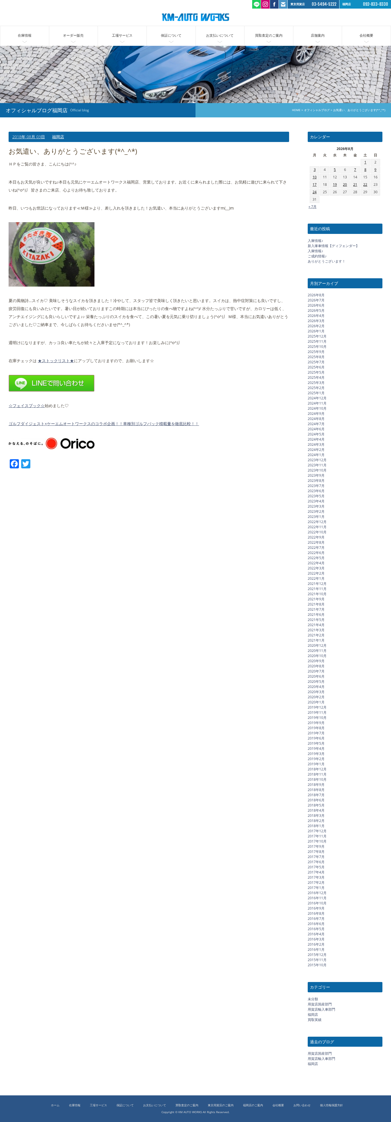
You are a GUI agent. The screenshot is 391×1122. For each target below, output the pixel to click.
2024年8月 (316, 418)
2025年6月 (316, 367)
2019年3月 (316, 753)
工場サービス (122, 35)
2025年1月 (316, 393)
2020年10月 (317, 655)
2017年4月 (316, 872)
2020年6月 (316, 676)
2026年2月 (316, 326)
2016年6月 (316, 923)
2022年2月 (316, 573)
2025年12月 (317, 336)
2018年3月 (316, 815)
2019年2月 (316, 758)
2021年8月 (316, 604)
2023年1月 (316, 516)
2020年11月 (317, 650)
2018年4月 (316, 810)
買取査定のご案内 (269, 35)
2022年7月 (316, 547)
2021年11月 (317, 588)
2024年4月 (316, 439)
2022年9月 (316, 537)
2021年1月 (316, 640)
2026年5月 (316, 310)
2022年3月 (316, 568)
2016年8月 (316, 913)
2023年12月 (317, 460)
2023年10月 (317, 470)
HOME (296, 110)
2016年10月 (317, 903)
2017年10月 (317, 841)
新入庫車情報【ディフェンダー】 (333, 245)
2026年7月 (316, 300)
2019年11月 (317, 712)
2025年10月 (317, 346)
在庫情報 (24, 35)
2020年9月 (316, 660)
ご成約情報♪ (317, 256)
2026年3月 (316, 320)
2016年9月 (316, 908)
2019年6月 (316, 738)
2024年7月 (316, 423)
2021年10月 (317, 593)
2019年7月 (316, 733)
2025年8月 (316, 356)
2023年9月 (316, 475)
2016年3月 (316, 939)
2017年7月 (316, 856)
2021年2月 (316, 635)
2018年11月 (317, 774)
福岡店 (58, 136)
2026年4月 (316, 315)
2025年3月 (316, 382)
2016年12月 (317, 892)
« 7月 (313, 206)
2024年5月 (316, 434)
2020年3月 (316, 691)
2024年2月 (316, 449)
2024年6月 (316, 429)
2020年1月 (316, 702)
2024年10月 (317, 408)
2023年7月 (316, 485)
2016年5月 (316, 928)
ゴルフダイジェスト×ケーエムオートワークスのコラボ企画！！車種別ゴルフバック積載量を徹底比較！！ (104, 423)
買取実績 (314, 1019)
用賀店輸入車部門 (321, 1009)
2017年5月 (316, 867)
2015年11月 (317, 959)
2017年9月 (316, 846)
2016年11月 (317, 898)
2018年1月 (316, 825)
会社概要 (366, 35)
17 (315, 184)
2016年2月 (316, 944)
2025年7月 (316, 362)
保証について (171, 35)
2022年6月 (316, 552)
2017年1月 (316, 887)
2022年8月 (316, 542)
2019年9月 (316, 722)
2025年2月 (316, 387)
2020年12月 (317, 645)
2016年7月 (316, 918)
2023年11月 (317, 465)
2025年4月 (316, 377)
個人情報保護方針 (331, 1105)
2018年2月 (316, 820)
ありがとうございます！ (326, 261)
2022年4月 (316, 563)
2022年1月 (316, 578)
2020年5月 (316, 681)
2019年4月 (316, 748)
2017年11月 (317, 836)
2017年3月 (316, 877)
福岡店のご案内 (253, 1105)
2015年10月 (317, 965)
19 (335, 184)
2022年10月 (317, 532)
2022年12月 (317, 521)
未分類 (313, 999)
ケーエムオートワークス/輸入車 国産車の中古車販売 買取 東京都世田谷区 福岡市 (195, 17)
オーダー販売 (73, 35)
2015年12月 (317, 954)
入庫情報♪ (315, 240)
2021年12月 (317, 583)
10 (315, 177)
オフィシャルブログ (317, 110)
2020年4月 (316, 686)
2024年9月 (316, 413)
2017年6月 (316, 861)
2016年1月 (316, 949)
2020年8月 (316, 666)
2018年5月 (316, 805)
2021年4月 (316, 624)
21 (355, 184)
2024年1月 (316, 454)
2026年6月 (316, 305)
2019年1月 (316, 764)
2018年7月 (316, 794)
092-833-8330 (375, 4)
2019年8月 (316, 727)
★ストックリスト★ (56, 360)
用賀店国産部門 (320, 1004)
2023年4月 (316, 501)
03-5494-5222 (324, 4)
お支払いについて (220, 35)
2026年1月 (316, 331)
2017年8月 (316, 851)
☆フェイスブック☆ (27, 405)
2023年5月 (316, 496)
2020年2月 (316, 697)
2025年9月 (316, 351)
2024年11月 (317, 403)
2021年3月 (316, 630)
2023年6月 (316, 490)
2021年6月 (316, 614)
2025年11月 (317, 341)
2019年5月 (316, 743)
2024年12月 (317, 398)
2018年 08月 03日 (28, 136)
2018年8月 (316, 789)
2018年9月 (316, 784)
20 (345, 184)
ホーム (55, 1105)
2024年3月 (316, 444)
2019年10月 (317, 717)
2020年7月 (316, 671)
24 (315, 192)
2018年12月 (317, 769)
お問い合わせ (302, 1105)
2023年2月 (316, 511)
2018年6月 (316, 800)
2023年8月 (316, 480)
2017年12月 (317, 831)
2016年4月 (316, 934)
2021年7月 (316, 609)
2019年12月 (317, 707)
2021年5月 (316, 619)
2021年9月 (316, 599)
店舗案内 (318, 35)
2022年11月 (317, 526)
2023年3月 (316, 506)
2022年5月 (316, 557)
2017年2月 (316, 882)
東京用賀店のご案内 (221, 1105)
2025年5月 (316, 372)
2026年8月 (316, 295)
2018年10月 (317, 779)
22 (365, 184)
